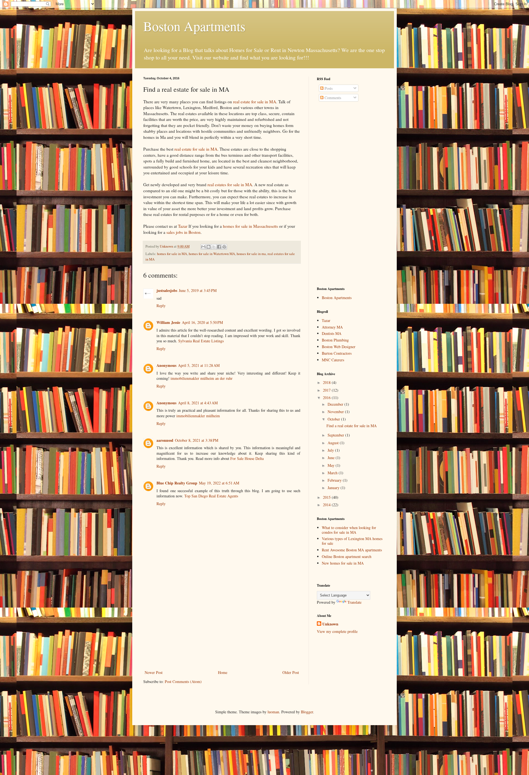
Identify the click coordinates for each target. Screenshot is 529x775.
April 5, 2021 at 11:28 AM (199, 365)
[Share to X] (214, 247)
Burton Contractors (337, 353)
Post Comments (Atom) (183, 681)
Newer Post (154, 672)
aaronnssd (164, 440)
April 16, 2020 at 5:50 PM (202, 322)
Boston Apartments (194, 26)
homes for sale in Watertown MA (212, 253)
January (334, 487)
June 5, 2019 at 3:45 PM (198, 290)
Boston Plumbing (335, 340)
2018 (327, 382)
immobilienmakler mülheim (198, 415)
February (335, 480)
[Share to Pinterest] (224, 247)
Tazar (182, 226)
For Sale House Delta (247, 458)
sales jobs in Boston (183, 232)
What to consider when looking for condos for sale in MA (349, 530)
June (332, 457)
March (333, 472)
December (336, 404)
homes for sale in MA (172, 253)
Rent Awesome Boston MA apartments (352, 549)
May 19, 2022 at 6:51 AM (219, 483)
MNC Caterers (333, 359)
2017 (327, 390)
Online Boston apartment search (346, 556)
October (334, 419)
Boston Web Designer (338, 346)
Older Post (290, 672)
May (332, 465)
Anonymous (166, 365)
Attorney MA (332, 327)
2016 (327, 397)
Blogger (307, 711)
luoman (273, 711)
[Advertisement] (221, 627)
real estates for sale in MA (229, 184)
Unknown (330, 624)
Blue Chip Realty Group (176, 483)
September (336, 435)
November (336, 411)
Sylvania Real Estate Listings (201, 340)
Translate (354, 602)
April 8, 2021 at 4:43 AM (198, 402)
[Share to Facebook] (219, 247)
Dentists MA (331, 333)
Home (222, 672)
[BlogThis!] (208, 247)
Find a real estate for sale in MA (351, 425)
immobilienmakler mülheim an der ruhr (202, 378)
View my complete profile (337, 631)
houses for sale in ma (251, 253)
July (331, 450)
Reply (161, 305)
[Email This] (203, 247)
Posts (328, 88)
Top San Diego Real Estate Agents (211, 495)
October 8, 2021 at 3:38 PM (196, 440)
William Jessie (168, 322)
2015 (327, 497)
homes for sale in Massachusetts (250, 226)
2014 (327, 504)
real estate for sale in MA (254, 101)
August (334, 442)
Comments (332, 97)
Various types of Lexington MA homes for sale (352, 541)
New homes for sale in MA (343, 563)
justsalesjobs (166, 290)
